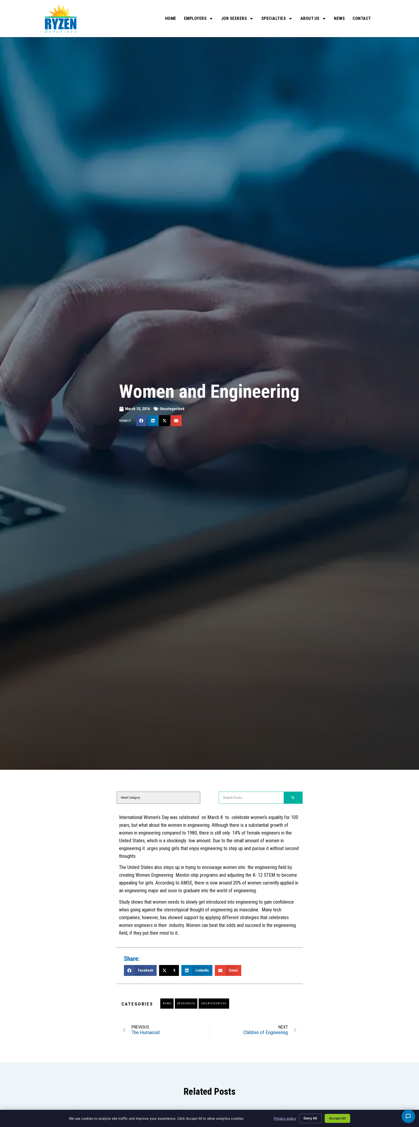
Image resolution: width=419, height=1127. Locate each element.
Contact (362, 18)
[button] (141, 420)
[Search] (293, 797)
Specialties (273, 18)
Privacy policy (285, 1118)
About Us (310, 18)
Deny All (310, 1118)
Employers (195, 18)
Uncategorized (172, 408)
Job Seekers (234, 18)
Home (170, 18)
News (339, 18)
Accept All (337, 1118)
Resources (186, 1003)
